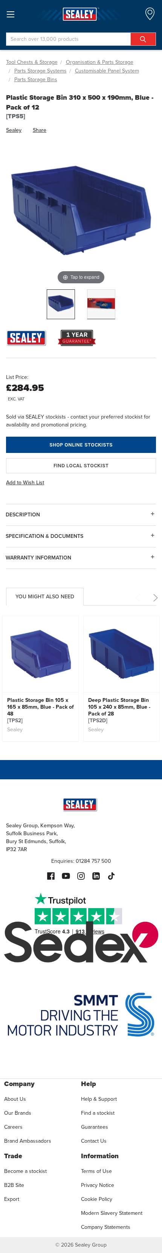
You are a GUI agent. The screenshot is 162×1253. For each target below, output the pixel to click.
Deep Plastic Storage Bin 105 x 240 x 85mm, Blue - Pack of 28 (119, 710)
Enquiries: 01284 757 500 (81, 861)
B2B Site (14, 1185)
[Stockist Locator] (150, 16)
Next (154, 598)
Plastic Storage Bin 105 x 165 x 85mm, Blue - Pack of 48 (40, 710)
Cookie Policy (96, 1199)
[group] (40, 678)
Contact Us (94, 1141)
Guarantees (94, 1127)
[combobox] (81, 39)
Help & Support (99, 1099)
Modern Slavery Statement (111, 1213)
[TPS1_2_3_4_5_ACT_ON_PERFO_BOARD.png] (101, 304)
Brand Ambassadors (27, 1141)
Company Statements (105, 1227)
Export (11, 1199)
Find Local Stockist (81, 465)
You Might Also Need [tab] (44, 597)
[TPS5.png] (61, 304)
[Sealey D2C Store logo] (80, 14)
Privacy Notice (97, 1185)
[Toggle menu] (10, 14)
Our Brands (17, 1113)
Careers (13, 1127)
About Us (15, 1099)
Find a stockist (98, 1113)
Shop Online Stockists (81, 445)
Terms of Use (96, 1171)
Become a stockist (25, 1171)
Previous (139, 598)
